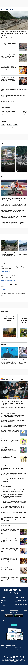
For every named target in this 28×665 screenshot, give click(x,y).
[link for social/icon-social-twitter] (5, 657)
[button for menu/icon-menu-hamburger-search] (26, 9)
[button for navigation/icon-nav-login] (23, 9)
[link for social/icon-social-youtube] (17, 657)
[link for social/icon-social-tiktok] (8, 657)
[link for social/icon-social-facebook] (14, 657)
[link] (7, 9)
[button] (23, 9)
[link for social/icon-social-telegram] (20, 657)
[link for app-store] (9, 615)
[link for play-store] (18, 615)
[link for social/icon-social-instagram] (11, 657)
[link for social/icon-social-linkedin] (23, 657)
